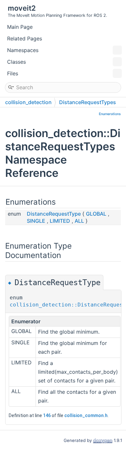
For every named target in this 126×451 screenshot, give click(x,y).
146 (47, 415)
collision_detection (28, 102)
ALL (79, 221)
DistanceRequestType (54, 213)
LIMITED (60, 221)
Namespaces (22, 50)
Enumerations (110, 114)
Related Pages (24, 38)
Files (12, 73)
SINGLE (36, 221)
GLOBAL (96, 213)
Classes (16, 62)
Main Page (20, 27)
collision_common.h (86, 415)
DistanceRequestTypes (87, 102)
